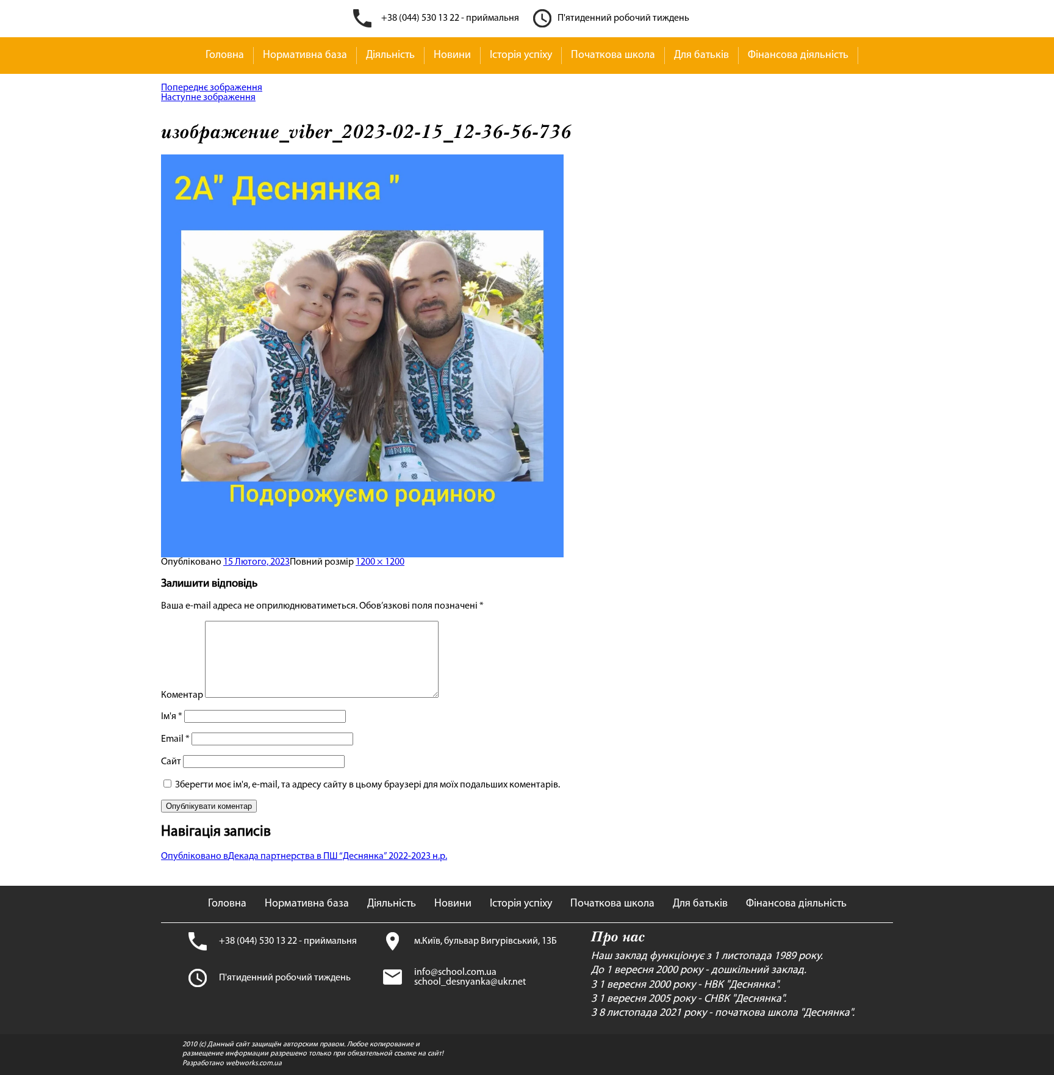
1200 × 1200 (380, 562)
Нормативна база (305, 55)
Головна (225, 55)
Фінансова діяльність (798, 55)
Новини (452, 55)
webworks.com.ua (254, 1063)
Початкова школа (613, 55)
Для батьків (701, 55)
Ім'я (171, 717)
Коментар (182, 695)
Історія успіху (521, 55)
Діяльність (390, 55)
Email (175, 739)
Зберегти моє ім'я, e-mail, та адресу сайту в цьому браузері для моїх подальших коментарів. (367, 785)
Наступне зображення (208, 98)
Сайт (171, 762)
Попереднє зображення (211, 88)
